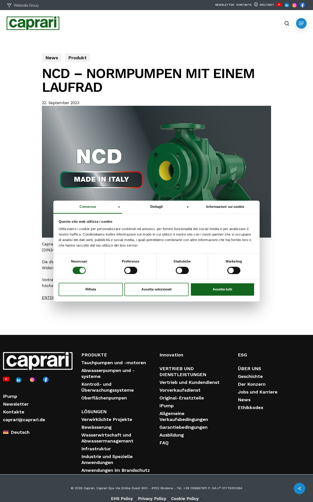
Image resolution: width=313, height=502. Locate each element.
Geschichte (250, 376)
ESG (242, 355)
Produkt (77, 57)
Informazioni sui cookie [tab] (225, 207)
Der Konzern (252, 384)
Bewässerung (96, 427)
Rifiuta (90, 289)
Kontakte (13, 412)
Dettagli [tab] (156, 207)
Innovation (171, 355)
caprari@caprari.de (24, 419)
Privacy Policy (152, 498)
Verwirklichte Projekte (106, 419)
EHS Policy (122, 498)
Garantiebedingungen (183, 427)
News (51, 57)
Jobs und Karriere (257, 392)
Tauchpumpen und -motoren (113, 362)
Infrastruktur (96, 448)
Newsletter (16, 404)
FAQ (164, 442)
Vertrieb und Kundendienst (189, 382)
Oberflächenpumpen (104, 398)
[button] (301, 23)
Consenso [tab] (88, 207)
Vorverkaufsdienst (179, 390)
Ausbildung (171, 435)
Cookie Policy (185, 498)
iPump (10, 396)
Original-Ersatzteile (181, 398)
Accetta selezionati (156, 289)
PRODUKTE (94, 355)
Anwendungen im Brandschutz (115, 470)
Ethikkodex (250, 407)
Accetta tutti (222, 289)
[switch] (130, 270)
